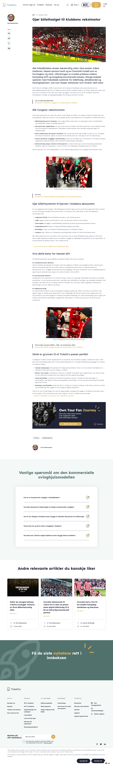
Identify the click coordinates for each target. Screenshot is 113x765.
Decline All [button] (98, 761)
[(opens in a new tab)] (86, 4)
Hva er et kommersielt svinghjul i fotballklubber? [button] (42, 497)
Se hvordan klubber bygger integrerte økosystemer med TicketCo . (59, 347)
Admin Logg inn (99, 714)
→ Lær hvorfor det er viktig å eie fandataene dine (50, 246)
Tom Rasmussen (21, 623)
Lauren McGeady (88, 623)
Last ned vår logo (30, 718)
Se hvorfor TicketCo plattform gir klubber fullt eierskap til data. (58, 196)
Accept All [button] (83, 761)
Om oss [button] (56, 5)
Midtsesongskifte (46, 703)
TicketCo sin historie (14, 709)
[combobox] (75, 5)
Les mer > (13, 613)
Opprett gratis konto (81, 716)
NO (109, 763)
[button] (68, 5)
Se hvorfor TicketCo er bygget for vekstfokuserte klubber (56, 103)
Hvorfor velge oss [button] (29, 5)
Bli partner (77, 703)
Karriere (9, 706)
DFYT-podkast (29, 703)
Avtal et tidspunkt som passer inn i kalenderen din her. (54, 396)
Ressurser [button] (49, 5)
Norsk (76, 5)
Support (77, 713)
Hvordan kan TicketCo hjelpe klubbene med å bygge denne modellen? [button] (49, 535)
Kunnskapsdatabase (31, 727)
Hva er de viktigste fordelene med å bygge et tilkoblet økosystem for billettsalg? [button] (54, 516)
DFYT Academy (29, 706)
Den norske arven (13, 713)
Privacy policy (48, 743)
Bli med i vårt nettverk (81, 706)
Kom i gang (96, 5)
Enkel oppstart (45, 706)
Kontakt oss (11, 703)
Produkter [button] (40, 5)
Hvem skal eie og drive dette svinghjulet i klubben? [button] (43, 526)
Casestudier (28, 715)
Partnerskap (62, 703)
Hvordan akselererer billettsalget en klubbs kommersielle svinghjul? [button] (49, 507)
